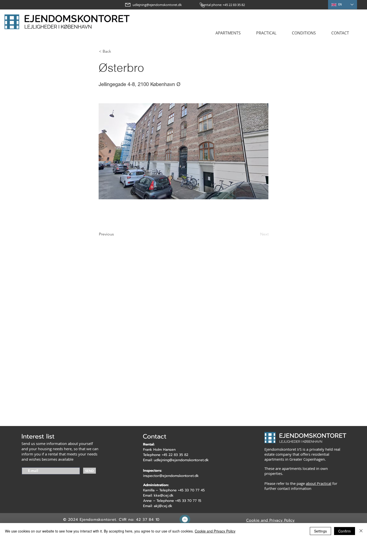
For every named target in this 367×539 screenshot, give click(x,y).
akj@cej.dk (163, 506)
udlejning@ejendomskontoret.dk (181, 460)
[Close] (361, 531)
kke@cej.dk (164, 495)
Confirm (344, 531)
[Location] (185, 519)
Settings (320, 531)
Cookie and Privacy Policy (215, 531)
